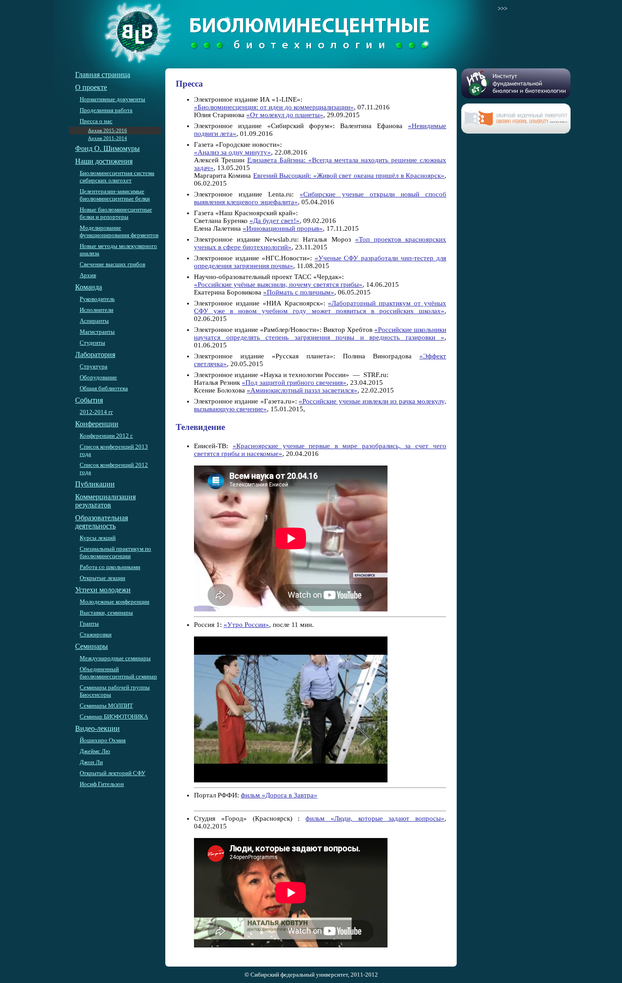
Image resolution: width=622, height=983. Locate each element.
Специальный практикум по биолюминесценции (115, 552)
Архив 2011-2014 (107, 138)
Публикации (95, 484)
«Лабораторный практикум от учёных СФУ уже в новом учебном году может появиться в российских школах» (320, 307)
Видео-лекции (97, 728)
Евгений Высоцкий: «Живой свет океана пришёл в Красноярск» (348, 175)
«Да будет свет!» (275, 220)
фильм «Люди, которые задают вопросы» (375, 818)
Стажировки (96, 634)
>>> (502, 8)
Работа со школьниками (110, 567)
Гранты (89, 623)
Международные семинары (115, 658)
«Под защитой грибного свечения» (294, 382)
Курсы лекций (98, 537)
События (89, 400)
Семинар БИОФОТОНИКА (114, 716)
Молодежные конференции (114, 601)
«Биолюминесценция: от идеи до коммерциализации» (274, 107)
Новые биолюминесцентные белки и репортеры (116, 213)
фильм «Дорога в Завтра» (279, 795)
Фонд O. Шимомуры (107, 148)
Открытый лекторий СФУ (112, 773)
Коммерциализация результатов (105, 501)
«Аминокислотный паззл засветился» (302, 390)
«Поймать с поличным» (298, 292)
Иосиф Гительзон (102, 784)
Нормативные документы (112, 99)
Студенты (92, 342)
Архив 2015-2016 (107, 130)
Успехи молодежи (103, 590)
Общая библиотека (104, 388)
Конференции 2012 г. (106, 435)
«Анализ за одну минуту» (232, 152)
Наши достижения (104, 161)
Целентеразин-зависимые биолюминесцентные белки (115, 195)
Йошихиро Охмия (103, 740)
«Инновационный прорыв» (283, 228)
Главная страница (102, 74)
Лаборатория (95, 354)
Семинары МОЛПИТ (106, 705)
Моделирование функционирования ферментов (119, 231)
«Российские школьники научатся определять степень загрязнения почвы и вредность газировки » (320, 333)
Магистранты (97, 331)
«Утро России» (246, 624)
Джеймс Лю (95, 751)
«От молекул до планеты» (284, 115)
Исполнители (96, 309)
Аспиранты (94, 320)
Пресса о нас (96, 121)
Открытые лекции (102, 577)
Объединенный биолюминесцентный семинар (118, 673)
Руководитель (97, 298)
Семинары (91, 646)
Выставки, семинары (106, 612)
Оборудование (98, 377)
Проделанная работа (106, 110)
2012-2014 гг (96, 412)
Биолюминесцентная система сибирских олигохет (117, 177)
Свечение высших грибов (112, 264)
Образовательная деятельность (101, 522)
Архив (88, 275)
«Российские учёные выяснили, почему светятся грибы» (278, 284)
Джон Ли (91, 762)
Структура (93, 366)
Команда (88, 287)
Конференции (96, 424)
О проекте (91, 87)
